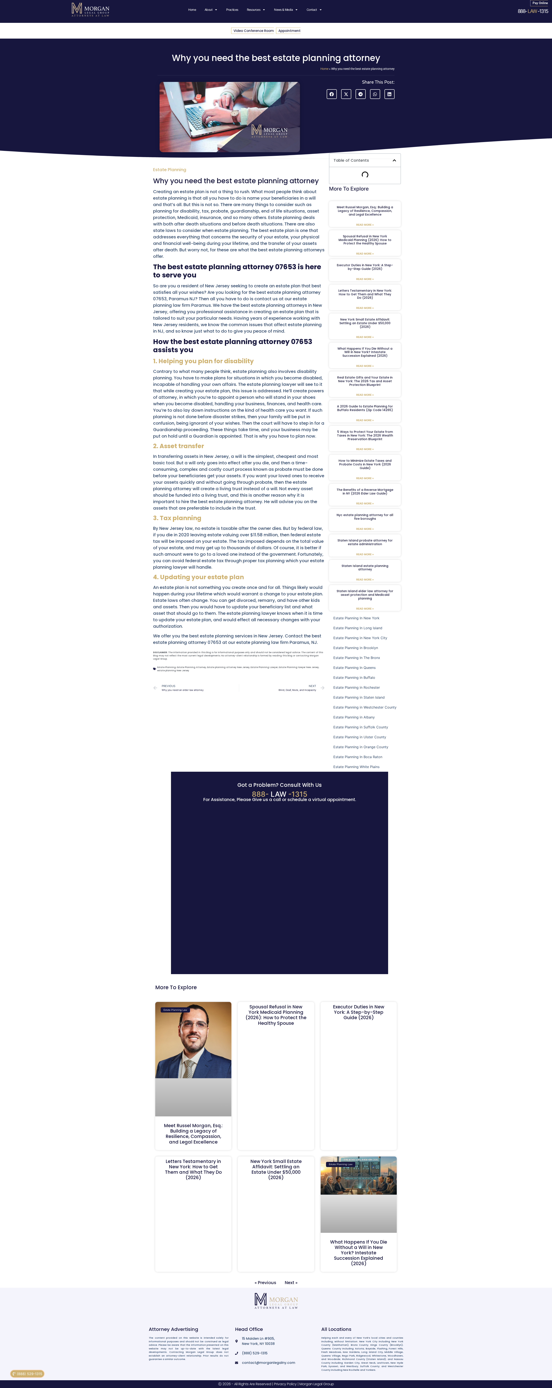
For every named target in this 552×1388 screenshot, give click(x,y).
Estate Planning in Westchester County (365, 707)
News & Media (283, 9)
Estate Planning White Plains (356, 767)
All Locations (336, 1329)
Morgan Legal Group (317, 1384)
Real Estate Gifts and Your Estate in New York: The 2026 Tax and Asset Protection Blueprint (365, 381)
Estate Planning (169, 170)
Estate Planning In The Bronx (356, 658)
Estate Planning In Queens (354, 667)
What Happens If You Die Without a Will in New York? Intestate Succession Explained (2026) (364, 352)
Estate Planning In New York (356, 618)
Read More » (365, 224)
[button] (332, 94)
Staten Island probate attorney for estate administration (365, 542)
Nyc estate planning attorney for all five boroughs (365, 517)
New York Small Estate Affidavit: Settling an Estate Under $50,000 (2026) (364, 323)
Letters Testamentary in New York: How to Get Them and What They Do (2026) (365, 294)
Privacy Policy (285, 1384)
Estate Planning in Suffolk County (360, 727)
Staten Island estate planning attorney (365, 568)
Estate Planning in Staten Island (359, 697)
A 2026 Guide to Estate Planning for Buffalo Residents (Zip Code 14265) (365, 408)
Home (192, 9)
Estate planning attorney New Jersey (228, 667)
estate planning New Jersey (173, 670)
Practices (232, 9)
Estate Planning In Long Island (357, 628)
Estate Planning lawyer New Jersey (299, 667)
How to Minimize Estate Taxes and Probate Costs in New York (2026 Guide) (365, 464)
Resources (253, 9)
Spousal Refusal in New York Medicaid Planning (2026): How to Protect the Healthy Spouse (365, 240)
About (208, 9)
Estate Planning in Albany (354, 717)
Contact (312, 9)
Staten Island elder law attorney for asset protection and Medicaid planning (365, 595)
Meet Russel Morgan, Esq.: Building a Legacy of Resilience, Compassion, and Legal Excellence (365, 211)
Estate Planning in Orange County (360, 747)
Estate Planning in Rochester (356, 687)
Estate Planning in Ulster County (359, 737)
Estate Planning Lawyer (264, 667)
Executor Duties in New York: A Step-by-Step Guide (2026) (365, 267)
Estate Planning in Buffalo (354, 677)
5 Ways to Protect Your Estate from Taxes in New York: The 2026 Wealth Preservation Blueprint (365, 435)
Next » (291, 1282)
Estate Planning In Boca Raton (357, 757)
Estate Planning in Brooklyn (355, 648)
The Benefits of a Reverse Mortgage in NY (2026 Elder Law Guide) (365, 492)
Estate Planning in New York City (360, 638)
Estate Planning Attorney (191, 667)
